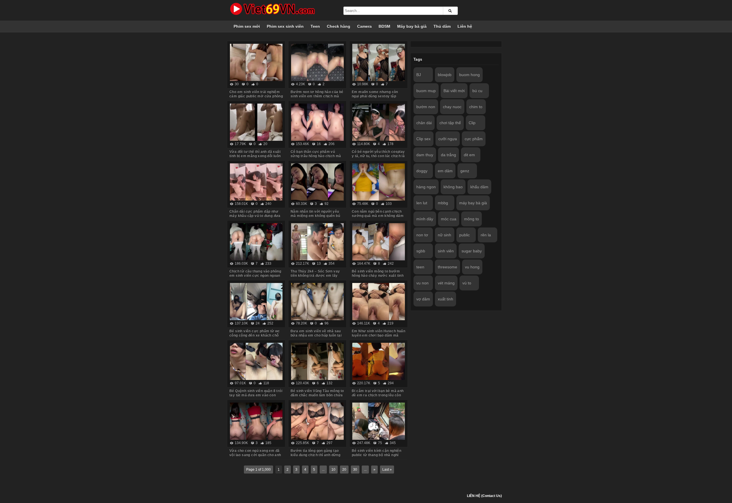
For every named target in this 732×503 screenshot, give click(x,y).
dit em (469, 155)
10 (333, 470)
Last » (387, 470)
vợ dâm (423, 299)
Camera (364, 26)
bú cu (477, 90)
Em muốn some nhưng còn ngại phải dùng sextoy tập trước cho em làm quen (375, 96)
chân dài (424, 122)
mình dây (424, 219)
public (464, 235)
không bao (453, 187)
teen (420, 267)
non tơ (422, 235)
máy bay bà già (473, 203)
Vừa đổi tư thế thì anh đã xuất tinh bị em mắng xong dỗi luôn (255, 154)
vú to (466, 283)
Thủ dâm (442, 26)
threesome (447, 267)
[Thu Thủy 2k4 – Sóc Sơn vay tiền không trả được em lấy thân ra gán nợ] (317, 241)
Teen (315, 26)
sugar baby (472, 251)
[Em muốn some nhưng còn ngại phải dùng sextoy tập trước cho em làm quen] (378, 62)
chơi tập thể (450, 122)
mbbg (443, 203)
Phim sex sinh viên (285, 26)
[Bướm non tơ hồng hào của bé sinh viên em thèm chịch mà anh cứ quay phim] (317, 62)
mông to (471, 219)
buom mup (426, 90)
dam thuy (424, 155)
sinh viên (446, 251)
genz (464, 171)
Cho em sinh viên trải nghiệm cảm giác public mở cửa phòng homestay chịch (256, 96)
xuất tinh (445, 299)
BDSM (384, 26)
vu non (422, 283)
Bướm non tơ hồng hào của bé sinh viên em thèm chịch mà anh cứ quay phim (317, 96)
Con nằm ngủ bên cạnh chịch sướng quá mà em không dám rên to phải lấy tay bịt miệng (377, 215)
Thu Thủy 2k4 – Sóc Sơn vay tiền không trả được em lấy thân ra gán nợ (315, 275)
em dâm (445, 171)
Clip (472, 122)
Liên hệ (465, 26)
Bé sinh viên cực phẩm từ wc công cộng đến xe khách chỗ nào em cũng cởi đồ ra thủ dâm (256, 335)
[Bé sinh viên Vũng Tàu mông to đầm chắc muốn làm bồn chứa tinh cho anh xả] (317, 361)
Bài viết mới (454, 90)
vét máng (446, 283)
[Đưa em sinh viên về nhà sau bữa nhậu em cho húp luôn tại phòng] (317, 301)
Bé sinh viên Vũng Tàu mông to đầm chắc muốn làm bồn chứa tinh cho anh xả (317, 395)
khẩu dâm (479, 187)
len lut (421, 203)
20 (344, 470)
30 (355, 470)
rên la (486, 235)
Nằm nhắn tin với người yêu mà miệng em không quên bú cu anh (315, 215)
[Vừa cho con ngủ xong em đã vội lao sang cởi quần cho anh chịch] (256, 421)
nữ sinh (444, 235)
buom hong (469, 74)
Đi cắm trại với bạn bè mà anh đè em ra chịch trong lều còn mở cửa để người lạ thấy (378, 395)
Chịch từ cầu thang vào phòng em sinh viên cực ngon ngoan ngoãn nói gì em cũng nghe (255, 275)
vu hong (472, 267)
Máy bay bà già (412, 26)
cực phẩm (474, 138)
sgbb (420, 251)
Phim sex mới (247, 26)
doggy (421, 171)
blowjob (444, 74)
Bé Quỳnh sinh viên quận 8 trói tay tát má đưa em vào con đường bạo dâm (255, 395)
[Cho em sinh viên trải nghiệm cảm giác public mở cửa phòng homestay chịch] (256, 62)
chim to (475, 106)
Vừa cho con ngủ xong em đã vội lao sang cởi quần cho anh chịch (255, 455)
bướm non (425, 106)
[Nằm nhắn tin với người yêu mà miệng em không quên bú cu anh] (317, 182)
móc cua (448, 219)
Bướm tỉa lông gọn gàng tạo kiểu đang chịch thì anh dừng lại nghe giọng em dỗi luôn (315, 455)
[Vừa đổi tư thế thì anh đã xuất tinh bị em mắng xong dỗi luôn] (256, 122)
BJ (418, 74)
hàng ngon (426, 187)
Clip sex (423, 138)
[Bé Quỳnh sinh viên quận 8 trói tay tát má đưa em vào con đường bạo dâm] (256, 361)
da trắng (448, 155)
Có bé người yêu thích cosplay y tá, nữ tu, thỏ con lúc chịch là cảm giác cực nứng (378, 156)
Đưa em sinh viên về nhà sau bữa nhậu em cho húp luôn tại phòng (316, 335)
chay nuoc (452, 106)
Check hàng (338, 26)
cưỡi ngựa (447, 138)
